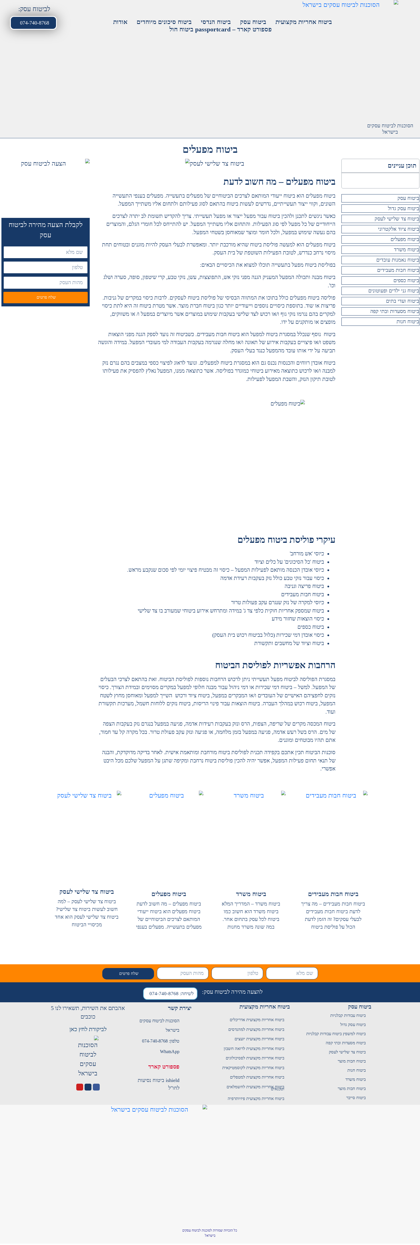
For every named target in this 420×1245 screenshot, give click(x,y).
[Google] (88, 1087)
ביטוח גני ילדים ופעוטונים (393, 291)
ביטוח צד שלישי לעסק (397, 219)
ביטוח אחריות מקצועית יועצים (259, 1039)
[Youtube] (79, 1087)
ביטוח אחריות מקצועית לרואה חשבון (254, 1048)
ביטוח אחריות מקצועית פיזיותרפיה (256, 1098)
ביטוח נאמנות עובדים (397, 260)
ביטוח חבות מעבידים (398, 270)
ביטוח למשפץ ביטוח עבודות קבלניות (336, 1033)
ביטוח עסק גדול (403, 208)
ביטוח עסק (253, 21)
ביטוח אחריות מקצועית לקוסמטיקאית (253, 1067)
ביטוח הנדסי (216, 21)
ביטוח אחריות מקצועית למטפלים (257, 1077)
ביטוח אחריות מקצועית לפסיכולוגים (255, 1058)
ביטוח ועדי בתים (402, 301)
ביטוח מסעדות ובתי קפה (394, 311)
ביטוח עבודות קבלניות (348, 1015)
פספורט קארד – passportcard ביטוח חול (220, 29)
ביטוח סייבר (356, 1097)
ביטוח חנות (408, 321)
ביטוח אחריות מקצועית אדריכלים (257, 1019)
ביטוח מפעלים (405, 239)
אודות (120, 21)
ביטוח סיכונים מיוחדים (164, 21)
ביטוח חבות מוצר (352, 1061)
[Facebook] (96, 1087)
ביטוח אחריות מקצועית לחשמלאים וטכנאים (255, 1088)
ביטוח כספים (406, 280)
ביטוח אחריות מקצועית (303, 21)
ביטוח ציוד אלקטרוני (398, 229)
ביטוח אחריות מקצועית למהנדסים (256, 1029)
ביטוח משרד (406, 249)
